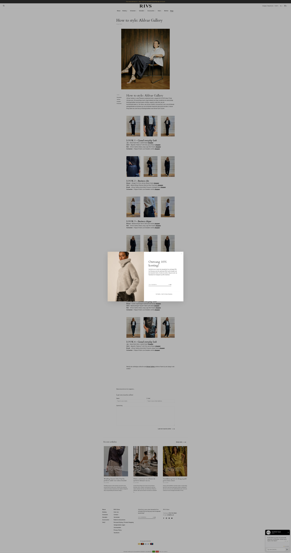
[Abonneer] (169, 284)
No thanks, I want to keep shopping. (164, 294)
